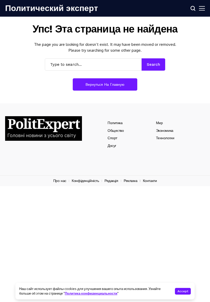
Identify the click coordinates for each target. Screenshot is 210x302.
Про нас (59, 181)
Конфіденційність (85, 181)
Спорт (112, 138)
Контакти (150, 181)
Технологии (165, 138)
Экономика (164, 130)
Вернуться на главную (105, 84)
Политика (115, 123)
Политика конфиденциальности (91, 293)
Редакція (111, 181)
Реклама (130, 181)
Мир (159, 123)
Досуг (112, 146)
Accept (182, 291)
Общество (116, 130)
